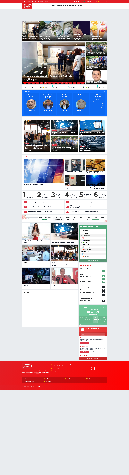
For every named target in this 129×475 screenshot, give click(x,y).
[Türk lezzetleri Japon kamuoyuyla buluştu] (36, 253)
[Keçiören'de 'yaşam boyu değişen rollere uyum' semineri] (37, 135)
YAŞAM (53, 262)
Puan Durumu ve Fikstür (72, 378)
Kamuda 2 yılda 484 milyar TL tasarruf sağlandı (41, 206)
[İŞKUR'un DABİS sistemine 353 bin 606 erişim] (92, 127)
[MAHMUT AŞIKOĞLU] (81, 104)
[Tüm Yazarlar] (104, 91)
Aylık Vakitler (83, 324)
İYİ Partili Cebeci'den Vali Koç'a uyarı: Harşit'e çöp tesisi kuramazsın (45, 196)
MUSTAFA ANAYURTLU (97, 110)
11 (66, 82)
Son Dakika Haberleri (29, 381)
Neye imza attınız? (64, 95)
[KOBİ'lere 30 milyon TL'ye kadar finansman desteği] (92, 144)
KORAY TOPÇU (48, 110)
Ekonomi (54, 241)
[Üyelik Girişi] (105, 1)
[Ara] (103, 6)
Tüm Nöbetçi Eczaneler (93, 358)
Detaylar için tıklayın (93, 260)
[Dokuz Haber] (27, 6)
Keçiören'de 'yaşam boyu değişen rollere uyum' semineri (43, 202)
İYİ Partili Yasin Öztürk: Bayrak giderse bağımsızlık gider (102, 196)
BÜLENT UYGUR (31, 110)
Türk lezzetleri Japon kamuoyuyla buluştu (82, 202)
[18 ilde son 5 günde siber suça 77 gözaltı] (36, 276)
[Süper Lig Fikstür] (104, 265)
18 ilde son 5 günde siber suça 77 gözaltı (34, 286)
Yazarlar (41, 1)
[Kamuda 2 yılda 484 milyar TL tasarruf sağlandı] (64, 127)
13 (74, 82)
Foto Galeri (27, 1)
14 (78, 82)
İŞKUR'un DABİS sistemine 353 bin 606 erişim (40, 211)
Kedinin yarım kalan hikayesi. (81, 95)
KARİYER (71, 5)
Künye (46, 1)
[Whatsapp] (92, 368)
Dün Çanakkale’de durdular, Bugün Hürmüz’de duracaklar (97, 96)
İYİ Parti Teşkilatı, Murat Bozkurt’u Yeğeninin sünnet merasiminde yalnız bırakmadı (59, 196)
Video (34, 1)
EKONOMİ (59, 5)
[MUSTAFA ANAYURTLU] (98, 104)
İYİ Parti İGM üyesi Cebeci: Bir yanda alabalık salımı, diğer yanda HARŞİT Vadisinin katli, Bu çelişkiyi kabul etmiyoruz (31, 196)
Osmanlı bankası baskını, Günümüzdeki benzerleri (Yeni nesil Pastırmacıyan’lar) (48, 96)
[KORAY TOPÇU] (48, 104)
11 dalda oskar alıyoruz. (31, 95)
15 (82, 82)
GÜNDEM (65, 5)
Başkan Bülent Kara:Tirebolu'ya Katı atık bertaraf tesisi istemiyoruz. (88, 196)
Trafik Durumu (49, 378)
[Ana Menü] (106, 6)
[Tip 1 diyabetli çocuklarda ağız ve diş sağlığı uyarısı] (36, 231)
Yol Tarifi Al (93, 351)
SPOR (81, 5)
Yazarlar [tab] (27, 91)
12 (70, 82)
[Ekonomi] (76, 292)
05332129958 (56, 368)
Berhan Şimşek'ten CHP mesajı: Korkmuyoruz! (63, 286)
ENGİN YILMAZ (64, 110)
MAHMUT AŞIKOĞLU (81, 110)
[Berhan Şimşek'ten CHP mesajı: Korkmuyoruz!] (64, 276)
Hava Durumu (28, 378)
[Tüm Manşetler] (104, 157)
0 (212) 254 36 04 (85, 351)
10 (62, 82)
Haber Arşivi (48, 381)
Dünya (25, 262)
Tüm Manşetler (90, 378)
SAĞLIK (77, 5)
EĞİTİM (53, 5)
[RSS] (94, 368)
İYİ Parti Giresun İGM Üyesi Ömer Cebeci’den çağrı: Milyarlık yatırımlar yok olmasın (73, 196)
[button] (24, 63)
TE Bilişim (105, 386)
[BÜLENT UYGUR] (31, 104)
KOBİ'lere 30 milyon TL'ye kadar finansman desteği (84, 211)
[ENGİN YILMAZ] (64, 104)
